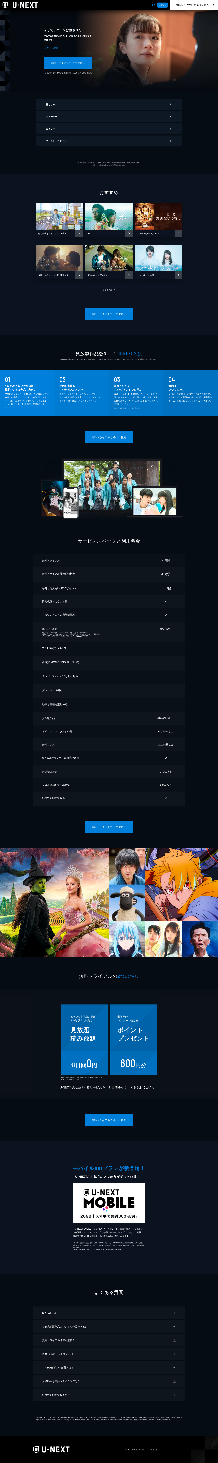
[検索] (153, 5)
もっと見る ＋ (109, 289)
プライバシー (143, 1449)
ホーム (127, 1449)
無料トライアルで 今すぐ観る (192, 5)
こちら (89, 72)
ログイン (162, 5)
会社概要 (134, 1449)
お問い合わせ (153, 1449)
